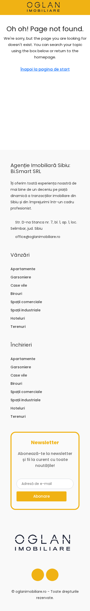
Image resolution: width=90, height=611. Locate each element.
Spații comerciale (26, 301)
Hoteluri (17, 318)
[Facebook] (38, 575)
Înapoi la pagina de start (45, 69)
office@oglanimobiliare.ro (37, 236)
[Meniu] (7, 7)
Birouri (16, 293)
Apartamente (22, 268)
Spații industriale (25, 310)
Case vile (18, 285)
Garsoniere (20, 277)
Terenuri (18, 326)
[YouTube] (52, 575)
